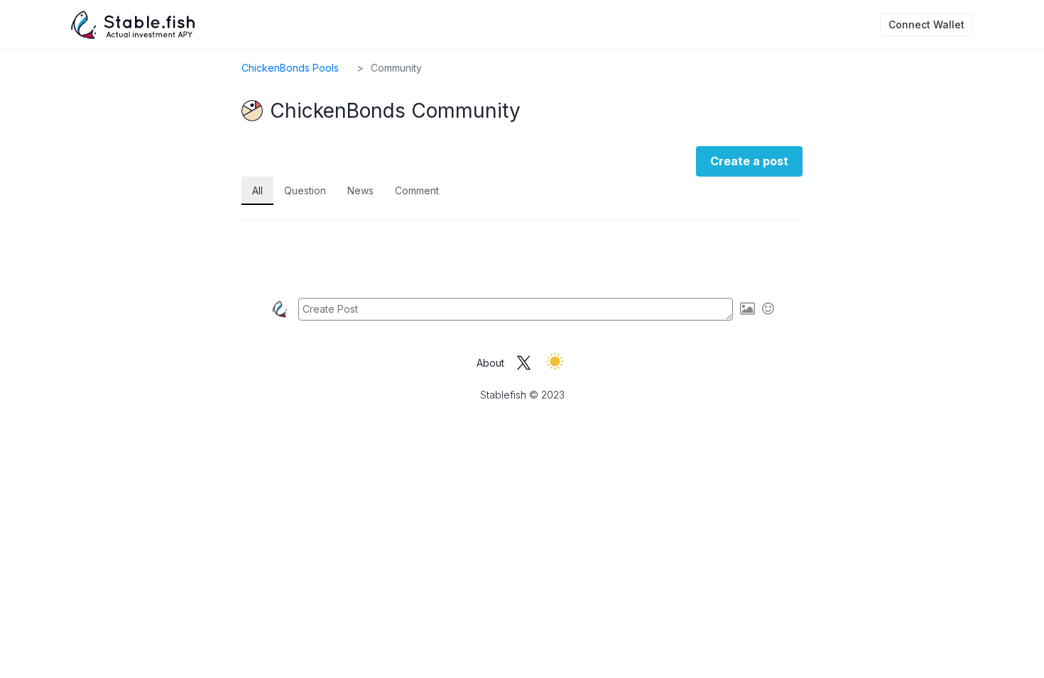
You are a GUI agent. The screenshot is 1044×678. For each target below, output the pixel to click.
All (257, 190)
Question (305, 190)
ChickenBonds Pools (290, 68)
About (490, 363)
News (360, 190)
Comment (417, 190)
